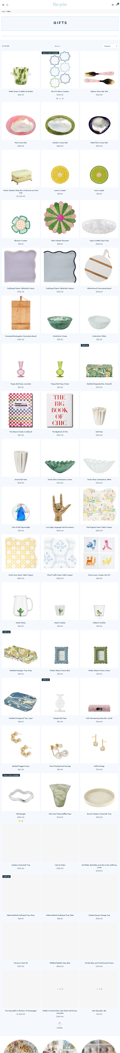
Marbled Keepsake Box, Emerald (99, 384)
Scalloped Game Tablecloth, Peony (20, 288)
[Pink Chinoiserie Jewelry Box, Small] (99, 696)
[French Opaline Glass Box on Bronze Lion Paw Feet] (21, 169)
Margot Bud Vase (60, 718)
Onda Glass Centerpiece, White (99, 479)
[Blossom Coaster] (21, 219)
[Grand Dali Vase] (21, 458)
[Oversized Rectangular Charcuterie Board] (21, 314)
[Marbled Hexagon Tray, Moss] (21, 649)
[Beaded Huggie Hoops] (21, 744)
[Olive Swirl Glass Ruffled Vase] (60, 792)
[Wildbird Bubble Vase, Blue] (60, 941)
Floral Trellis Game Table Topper (60, 575)
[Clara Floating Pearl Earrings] (60, 744)
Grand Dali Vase (21, 479)
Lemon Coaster (60, 190)
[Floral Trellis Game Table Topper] (60, 553)
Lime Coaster (99, 190)
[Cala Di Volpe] (60, 843)
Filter (6, 46)
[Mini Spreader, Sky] (99, 989)
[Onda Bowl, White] (99, 314)
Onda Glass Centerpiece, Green (60, 479)
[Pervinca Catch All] (21, 941)
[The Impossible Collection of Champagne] (21, 989)
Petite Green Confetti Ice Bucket (21, 91)
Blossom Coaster (20, 240)
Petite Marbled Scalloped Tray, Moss (21, 915)
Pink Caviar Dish (21, 143)
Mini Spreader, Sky (99, 1011)
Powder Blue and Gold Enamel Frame (99, 963)
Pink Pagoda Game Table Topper (99, 527)
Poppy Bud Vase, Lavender (21, 384)
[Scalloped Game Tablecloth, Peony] (21, 266)
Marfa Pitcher (21, 623)
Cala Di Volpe (60, 865)
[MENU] (3, 4)
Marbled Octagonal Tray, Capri (21, 718)
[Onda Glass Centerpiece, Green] (60, 458)
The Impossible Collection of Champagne (21, 1011)
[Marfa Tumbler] (60, 601)
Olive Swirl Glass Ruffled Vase (60, 814)
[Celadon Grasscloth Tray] (21, 843)
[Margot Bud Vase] (60, 696)
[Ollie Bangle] (21, 792)
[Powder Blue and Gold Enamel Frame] (99, 941)
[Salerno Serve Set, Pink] (99, 70)
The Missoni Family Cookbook (20, 432)
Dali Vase (99, 432)
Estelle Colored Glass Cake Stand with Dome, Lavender (60, 1012)
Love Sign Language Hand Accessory (60, 527)
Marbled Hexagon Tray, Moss (21, 670)
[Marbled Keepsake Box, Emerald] (99, 362)
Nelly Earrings (99, 766)
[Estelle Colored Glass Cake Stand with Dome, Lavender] (60, 989)
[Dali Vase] (99, 410)
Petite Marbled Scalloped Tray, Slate (60, 915)
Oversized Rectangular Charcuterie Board (20, 336)
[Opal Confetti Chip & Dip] (99, 219)
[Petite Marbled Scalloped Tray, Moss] (21, 893)
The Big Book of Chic (60, 432)
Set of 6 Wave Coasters (60, 91)
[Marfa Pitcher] (21, 601)
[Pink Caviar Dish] (21, 121)
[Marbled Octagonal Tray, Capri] (21, 696)
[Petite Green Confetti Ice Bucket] (21, 70)
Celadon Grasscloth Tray (20, 865)
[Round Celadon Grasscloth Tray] (99, 792)
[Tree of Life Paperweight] (21, 505)
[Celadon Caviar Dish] (60, 121)
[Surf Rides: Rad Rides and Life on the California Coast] (99, 843)
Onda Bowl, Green (60, 336)
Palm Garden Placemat (60, 240)
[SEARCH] (7, 4)
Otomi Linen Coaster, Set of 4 (99, 575)
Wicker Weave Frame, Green (99, 670)
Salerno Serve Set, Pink (99, 91)
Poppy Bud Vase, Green (60, 384)
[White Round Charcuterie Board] (99, 266)
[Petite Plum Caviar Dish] (99, 121)
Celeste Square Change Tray (99, 915)
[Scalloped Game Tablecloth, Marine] (60, 266)
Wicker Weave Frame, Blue (60, 670)
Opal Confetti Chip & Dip (99, 240)
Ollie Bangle (20, 814)
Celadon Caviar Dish (60, 143)
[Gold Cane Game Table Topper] (21, 553)
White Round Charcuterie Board (99, 288)
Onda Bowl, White (99, 336)
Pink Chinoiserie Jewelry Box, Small (99, 718)
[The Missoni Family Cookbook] (21, 410)
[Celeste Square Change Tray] (99, 893)
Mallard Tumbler (99, 623)
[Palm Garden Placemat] (60, 219)
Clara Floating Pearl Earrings (60, 766)
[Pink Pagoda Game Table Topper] (99, 505)
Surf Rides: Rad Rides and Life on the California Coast (99, 866)
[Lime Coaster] (99, 169)
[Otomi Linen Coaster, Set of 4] (99, 553)
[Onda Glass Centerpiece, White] (99, 458)
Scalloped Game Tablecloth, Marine (60, 288)
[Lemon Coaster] (60, 169)
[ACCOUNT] (113, 4)
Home (3, 11)
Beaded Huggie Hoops (20, 766)
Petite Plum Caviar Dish (99, 143)
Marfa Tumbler (60, 623)
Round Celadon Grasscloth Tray (99, 814)
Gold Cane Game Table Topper (21, 575)
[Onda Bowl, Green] (60, 314)
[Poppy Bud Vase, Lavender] (21, 362)
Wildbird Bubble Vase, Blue (60, 963)
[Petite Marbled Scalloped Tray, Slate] (60, 893)
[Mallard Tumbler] (99, 601)
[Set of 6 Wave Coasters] (60, 70)
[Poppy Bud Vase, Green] (60, 362)
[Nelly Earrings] (99, 744)
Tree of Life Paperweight (21, 527)
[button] (117, 4)
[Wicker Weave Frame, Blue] (60, 649)
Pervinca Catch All (21, 963)
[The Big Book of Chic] (60, 410)
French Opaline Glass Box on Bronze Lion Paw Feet (20, 191)
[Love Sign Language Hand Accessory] (60, 505)
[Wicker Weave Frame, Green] (99, 649)
